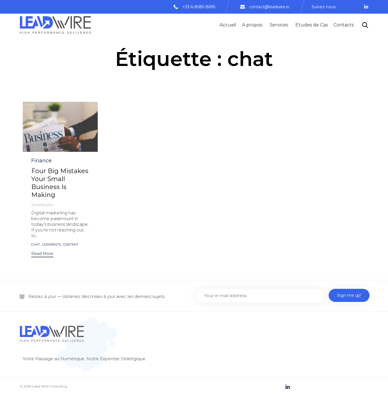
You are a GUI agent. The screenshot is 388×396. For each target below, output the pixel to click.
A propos (252, 25)
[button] (42, 254)
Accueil (228, 25)
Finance (41, 160)
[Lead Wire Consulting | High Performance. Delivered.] (55, 25)
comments (51, 244)
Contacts (343, 25)
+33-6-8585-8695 (198, 6)
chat (35, 244)
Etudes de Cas (311, 25)
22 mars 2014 (42, 205)
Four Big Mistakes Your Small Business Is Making (59, 183)
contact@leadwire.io (269, 6)
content (70, 244)
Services (279, 25)
